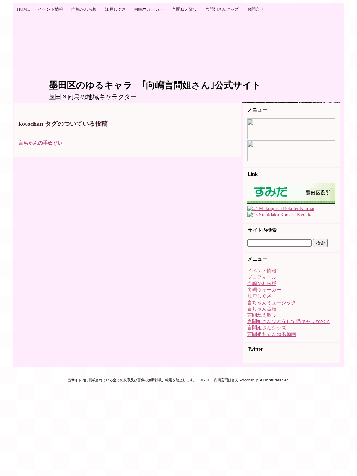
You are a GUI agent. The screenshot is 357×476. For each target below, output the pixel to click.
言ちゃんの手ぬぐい (40, 143)
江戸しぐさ (259, 296)
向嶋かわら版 (261, 283)
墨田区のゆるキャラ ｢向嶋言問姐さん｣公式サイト (155, 85)
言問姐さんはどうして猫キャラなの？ (288, 321)
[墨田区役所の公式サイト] (291, 202)
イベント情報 (261, 271)
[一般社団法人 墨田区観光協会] (280, 214)
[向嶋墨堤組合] (280, 208)
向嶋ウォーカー (264, 289)
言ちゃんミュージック (271, 302)
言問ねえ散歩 (261, 315)
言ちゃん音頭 (261, 309)
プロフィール (261, 277)
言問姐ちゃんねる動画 (271, 334)
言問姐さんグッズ (266, 327)
